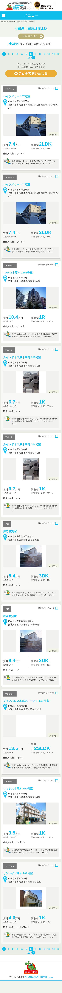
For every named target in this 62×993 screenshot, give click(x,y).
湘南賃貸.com (5, 21)
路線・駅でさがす (15, 21)
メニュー (31, 15)
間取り (55, 135)
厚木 (33, 21)
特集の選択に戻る (30, 36)
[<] (4, 54)
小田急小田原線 (26, 21)
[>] (33, 58)
